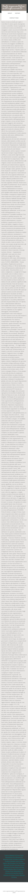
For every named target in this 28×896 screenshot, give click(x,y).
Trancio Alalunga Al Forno (11, 855)
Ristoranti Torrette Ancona (11, 865)
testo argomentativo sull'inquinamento (14, 7)
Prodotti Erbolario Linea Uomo (14, 861)
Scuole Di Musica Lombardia (16, 859)
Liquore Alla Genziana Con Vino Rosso (14, 863)
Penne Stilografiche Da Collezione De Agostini (13, 857)
